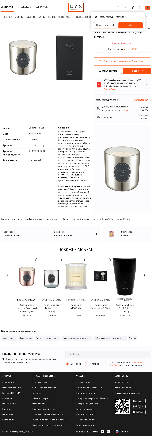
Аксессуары (64, 17)
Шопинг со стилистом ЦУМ (89, 388)
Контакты (7, 399)
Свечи (66, 219)
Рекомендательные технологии (47, 425)
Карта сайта (8, 420)
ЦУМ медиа (7, 415)
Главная (5, 219)
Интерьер (17, 219)
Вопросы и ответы (41, 383)
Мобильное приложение (44, 388)
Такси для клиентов (86, 420)
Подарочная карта (85, 393)
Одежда (30, 17)
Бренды (19, 17)
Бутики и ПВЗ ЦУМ (11, 393)
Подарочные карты (84, 17)
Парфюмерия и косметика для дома (42, 219)
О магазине (8, 383)
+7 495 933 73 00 (123, 383)
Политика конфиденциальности (47, 415)
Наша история (9, 404)
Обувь (41, 17)
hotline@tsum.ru (123, 388)
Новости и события (11, 388)
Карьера (6, 409)
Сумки (51, 17)
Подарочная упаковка (87, 404)
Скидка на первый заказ (43, 409)
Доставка (36, 393)
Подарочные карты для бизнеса (92, 399)
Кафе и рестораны (85, 409)
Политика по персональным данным (49, 420)
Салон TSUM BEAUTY (86, 415)
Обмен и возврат (40, 399)
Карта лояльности (85, 425)
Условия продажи (40, 404)
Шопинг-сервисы (84, 383)
